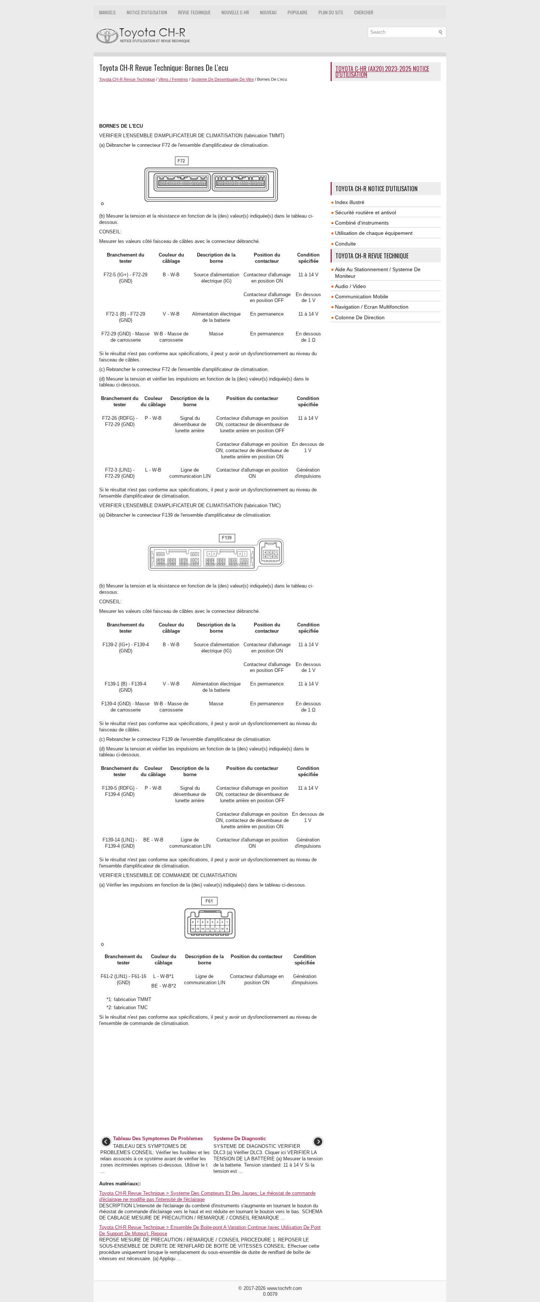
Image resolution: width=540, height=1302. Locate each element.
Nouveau (268, 12)
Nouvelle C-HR (235, 12)
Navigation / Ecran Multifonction (371, 307)
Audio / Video (350, 286)
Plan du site (330, 12)
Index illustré (349, 202)
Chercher (363, 12)
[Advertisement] (212, 101)
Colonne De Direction (360, 317)
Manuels (107, 12)
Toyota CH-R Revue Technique (127, 79)
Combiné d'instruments (362, 223)
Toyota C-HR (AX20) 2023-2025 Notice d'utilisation (382, 71)
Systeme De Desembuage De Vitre (222, 79)
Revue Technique (194, 12)
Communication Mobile (361, 296)
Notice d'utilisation (147, 12)
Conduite (345, 244)
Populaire (297, 12)
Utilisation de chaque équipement (374, 233)
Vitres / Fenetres (173, 79)
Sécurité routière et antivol (365, 212)
